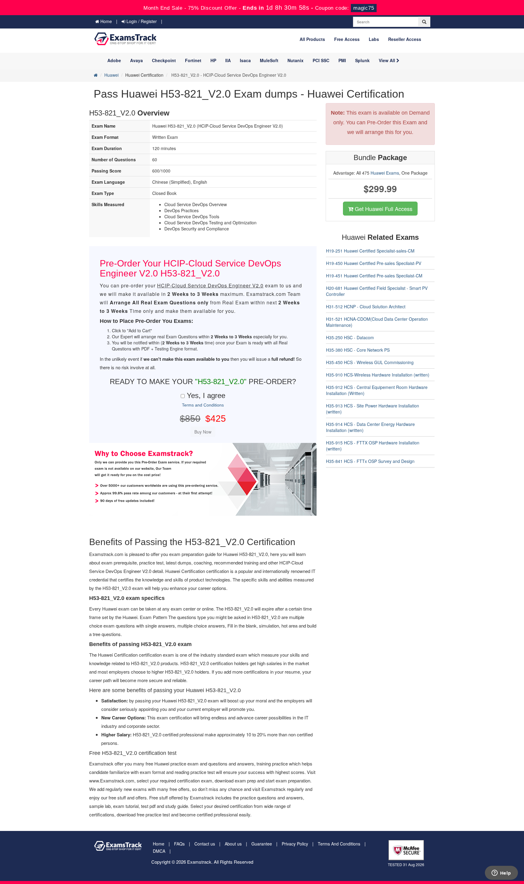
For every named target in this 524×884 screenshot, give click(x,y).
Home (105, 21)
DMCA (159, 851)
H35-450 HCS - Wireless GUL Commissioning (370, 362)
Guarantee (261, 844)
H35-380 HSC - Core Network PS (358, 350)
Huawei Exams (385, 173)
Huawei (111, 75)
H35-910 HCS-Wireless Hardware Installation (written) (377, 375)
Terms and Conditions (203, 405)
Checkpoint (164, 60)
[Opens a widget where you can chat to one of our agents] (501, 873)
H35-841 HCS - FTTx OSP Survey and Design (370, 461)
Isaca (245, 60)
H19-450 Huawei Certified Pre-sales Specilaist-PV (373, 263)
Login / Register (141, 21)
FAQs (179, 844)
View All (387, 60)
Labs (374, 39)
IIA (228, 60)
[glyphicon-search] (424, 22)
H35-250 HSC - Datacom (350, 337)
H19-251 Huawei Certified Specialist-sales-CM (370, 251)
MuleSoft (269, 60)
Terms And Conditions (339, 844)
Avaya (136, 60)
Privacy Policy (295, 844)
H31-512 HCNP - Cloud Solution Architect (365, 306)
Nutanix (295, 60)
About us (233, 844)
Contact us (204, 844)
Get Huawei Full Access (382, 209)
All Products (312, 39)
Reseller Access (404, 39)
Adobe (114, 60)
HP (213, 60)
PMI (342, 60)
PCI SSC (321, 60)
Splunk (362, 60)
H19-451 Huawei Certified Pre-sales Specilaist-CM (374, 276)
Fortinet (193, 60)
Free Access (347, 39)
